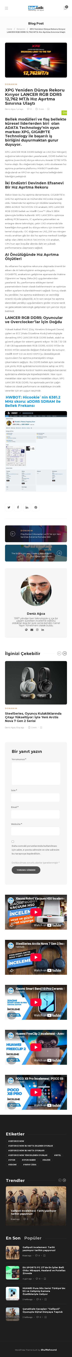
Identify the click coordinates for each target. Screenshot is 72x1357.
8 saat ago (15, 1219)
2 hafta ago (27, 1299)
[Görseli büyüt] (62, 418)
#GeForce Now (16, 1141)
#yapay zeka (29, 1165)
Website (16, 824)
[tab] (13, 1238)
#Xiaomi (12, 1165)
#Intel (57, 1155)
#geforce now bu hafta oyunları (26, 1151)
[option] (36, 694)
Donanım (21, 29)
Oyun (48, 550)
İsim (14, 790)
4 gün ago (27, 1279)
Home (9, 29)
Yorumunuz (19, 759)
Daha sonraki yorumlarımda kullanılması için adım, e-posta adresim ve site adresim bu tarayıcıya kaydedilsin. (35, 850)
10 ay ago (20, 727)
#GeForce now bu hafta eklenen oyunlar (30, 1146)
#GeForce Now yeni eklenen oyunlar (27, 1155)
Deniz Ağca (10, 109)
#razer (46, 1160)
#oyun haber (29, 1160)
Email (14, 807)
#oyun (11, 1160)
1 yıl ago (19, 109)
